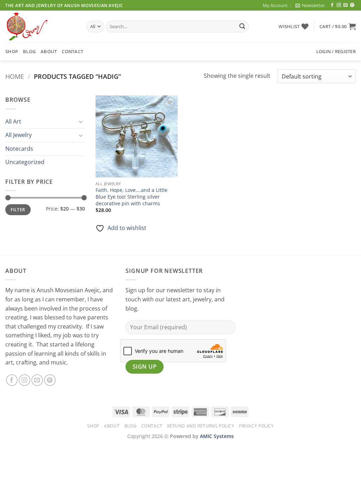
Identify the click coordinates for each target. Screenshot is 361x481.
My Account (275, 5)
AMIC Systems (217, 436)
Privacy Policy (256, 426)
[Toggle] (81, 121)
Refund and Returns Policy (200, 426)
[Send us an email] (345, 5)
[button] (310, 5)
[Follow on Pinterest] (352, 5)
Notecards (19, 148)
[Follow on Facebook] (332, 5)
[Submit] (242, 27)
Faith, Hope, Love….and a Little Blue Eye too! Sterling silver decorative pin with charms (131, 196)
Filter (18, 209)
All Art (13, 121)
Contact (72, 51)
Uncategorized (24, 162)
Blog (29, 51)
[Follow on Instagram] (339, 5)
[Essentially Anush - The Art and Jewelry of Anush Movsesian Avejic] (40, 26)
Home (14, 76)
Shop (11, 51)
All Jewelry (18, 135)
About (49, 51)
